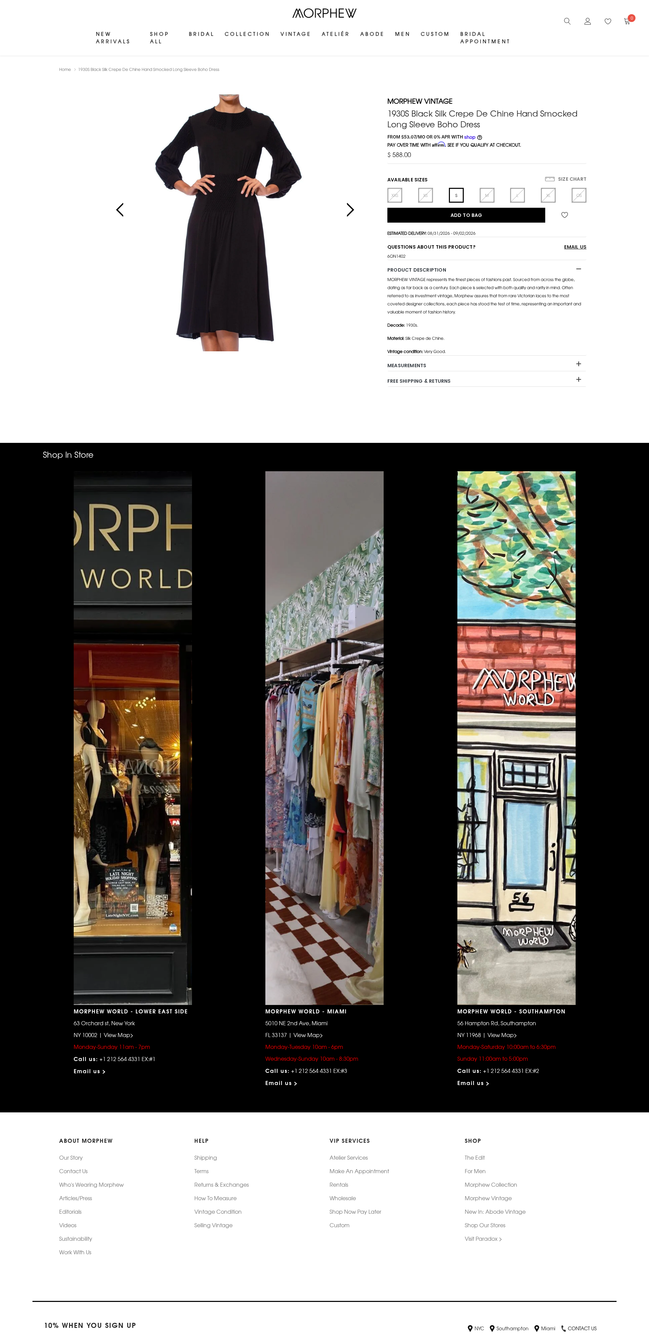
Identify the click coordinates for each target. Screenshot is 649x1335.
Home (65, 69)
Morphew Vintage (488, 1198)
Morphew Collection (491, 1184)
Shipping (205, 1157)
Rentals (339, 1184)
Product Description (416, 270)
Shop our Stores (485, 1225)
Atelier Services (349, 1157)
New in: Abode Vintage (495, 1211)
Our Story (71, 1157)
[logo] (324, 13)
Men (403, 33)
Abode (372, 33)
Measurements (406, 365)
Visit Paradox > (483, 1238)
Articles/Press (75, 1198)
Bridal (202, 33)
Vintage (296, 33)
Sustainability (75, 1238)
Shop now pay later (355, 1211)
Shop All (159, 37)
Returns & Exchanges (221, 1184)
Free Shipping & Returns (419, 381)
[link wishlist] (565, 215)
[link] (567, 20)
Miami (548, 1328)
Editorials (70, 1211)
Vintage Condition (218, 1211)
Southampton (513, 1328)
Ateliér (336, 33)
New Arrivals (113, 37)
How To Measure (215, 1198)
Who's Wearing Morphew (91, 1184)
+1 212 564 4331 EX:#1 (127, 1059)
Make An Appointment (359, 1171)
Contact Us (73, 1171)
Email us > (90, 1070)
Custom (435, 33)
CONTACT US (582, 1328)
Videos (67, 1225)
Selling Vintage (213, 1225)
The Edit (475, 1157)
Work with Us (75, 1252)
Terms (201, 1171)
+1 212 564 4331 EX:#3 (319, 1070)
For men (475, 1171)
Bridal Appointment (485, 37)
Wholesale (343, 1198)
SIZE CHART (571, 179)
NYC (479, 1328)
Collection (247, 33)
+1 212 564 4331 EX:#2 (511, 1070)
